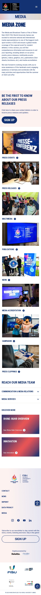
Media (4, 513)
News (4, 496)
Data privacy (7, 507)
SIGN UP (9, 120)
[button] (20, 391)
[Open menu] (36, 7)
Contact (5, 491)
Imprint (5, 502)
